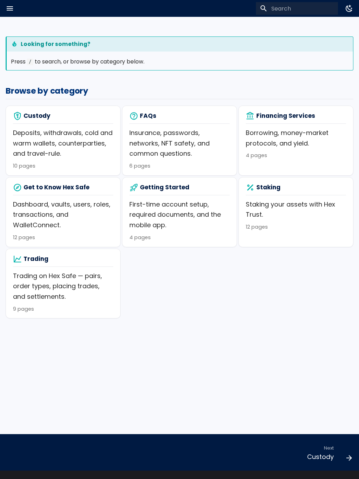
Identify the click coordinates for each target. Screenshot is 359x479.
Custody (36, 116)
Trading (35, 259)
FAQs (148, 116)
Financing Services (285, 116)
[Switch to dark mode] (349, 8)
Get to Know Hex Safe (56, 187)
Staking (268, 187)
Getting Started (164, 187)
